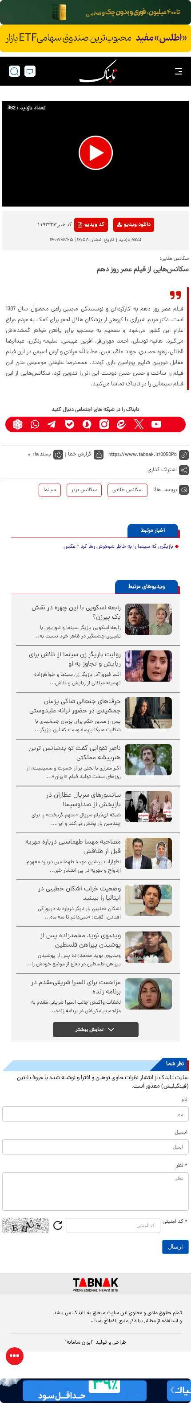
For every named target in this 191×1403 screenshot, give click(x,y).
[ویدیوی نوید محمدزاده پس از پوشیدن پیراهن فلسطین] (148, 947)
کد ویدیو (94, 225)
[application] (95, 153)
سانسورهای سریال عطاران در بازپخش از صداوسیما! (83, 800)
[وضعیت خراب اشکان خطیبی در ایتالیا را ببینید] (148, 900)
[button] (96, 153)
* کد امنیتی (175, 1222)
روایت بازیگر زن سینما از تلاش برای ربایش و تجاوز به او (75, 659)
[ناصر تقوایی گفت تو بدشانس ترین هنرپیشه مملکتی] (148, 759)
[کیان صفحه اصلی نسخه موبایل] (95, 1390)
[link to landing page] (98, 71)
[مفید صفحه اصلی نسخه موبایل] (95, 38)
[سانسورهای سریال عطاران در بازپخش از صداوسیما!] (148, 806)
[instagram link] (104, 424)
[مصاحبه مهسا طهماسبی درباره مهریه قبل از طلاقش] (148, 853)
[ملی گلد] (95, 12)
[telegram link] (52, 424)
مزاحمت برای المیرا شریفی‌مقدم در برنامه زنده (76, 987)
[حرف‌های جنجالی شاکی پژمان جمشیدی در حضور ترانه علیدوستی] (148, 712)
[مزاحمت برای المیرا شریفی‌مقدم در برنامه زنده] (148, 994)
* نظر (181, 1166)
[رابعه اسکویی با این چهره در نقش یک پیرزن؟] (148, 619)
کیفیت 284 (123, 276)
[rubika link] (17, 424)
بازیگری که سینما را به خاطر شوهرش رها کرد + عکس (118, 547)
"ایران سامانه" (79, 1343)
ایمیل (181, 1133)
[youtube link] (156, 424)
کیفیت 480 (123, 262)
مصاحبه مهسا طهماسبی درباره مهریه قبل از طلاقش (73, 847)
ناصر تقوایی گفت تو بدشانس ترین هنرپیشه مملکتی (74, 753)
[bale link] (69, 424)
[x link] (138, 424)
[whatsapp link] (34, 424)
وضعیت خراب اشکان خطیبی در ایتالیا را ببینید (79, 894)
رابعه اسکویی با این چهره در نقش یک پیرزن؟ (76, 613)
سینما (50, 490)
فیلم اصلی (122, 248)
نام (184, 1100)
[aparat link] (173, 424)
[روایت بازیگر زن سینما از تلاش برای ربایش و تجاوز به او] (148, 666)
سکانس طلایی (127, 490)
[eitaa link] (121, 424)
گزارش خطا (80, 455)
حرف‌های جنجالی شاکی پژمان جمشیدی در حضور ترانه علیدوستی (75, 706)
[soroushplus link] (86, 424)
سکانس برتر (84, 490)
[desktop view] (30, 71)
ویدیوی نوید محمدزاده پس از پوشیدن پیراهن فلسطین (80, 940)
